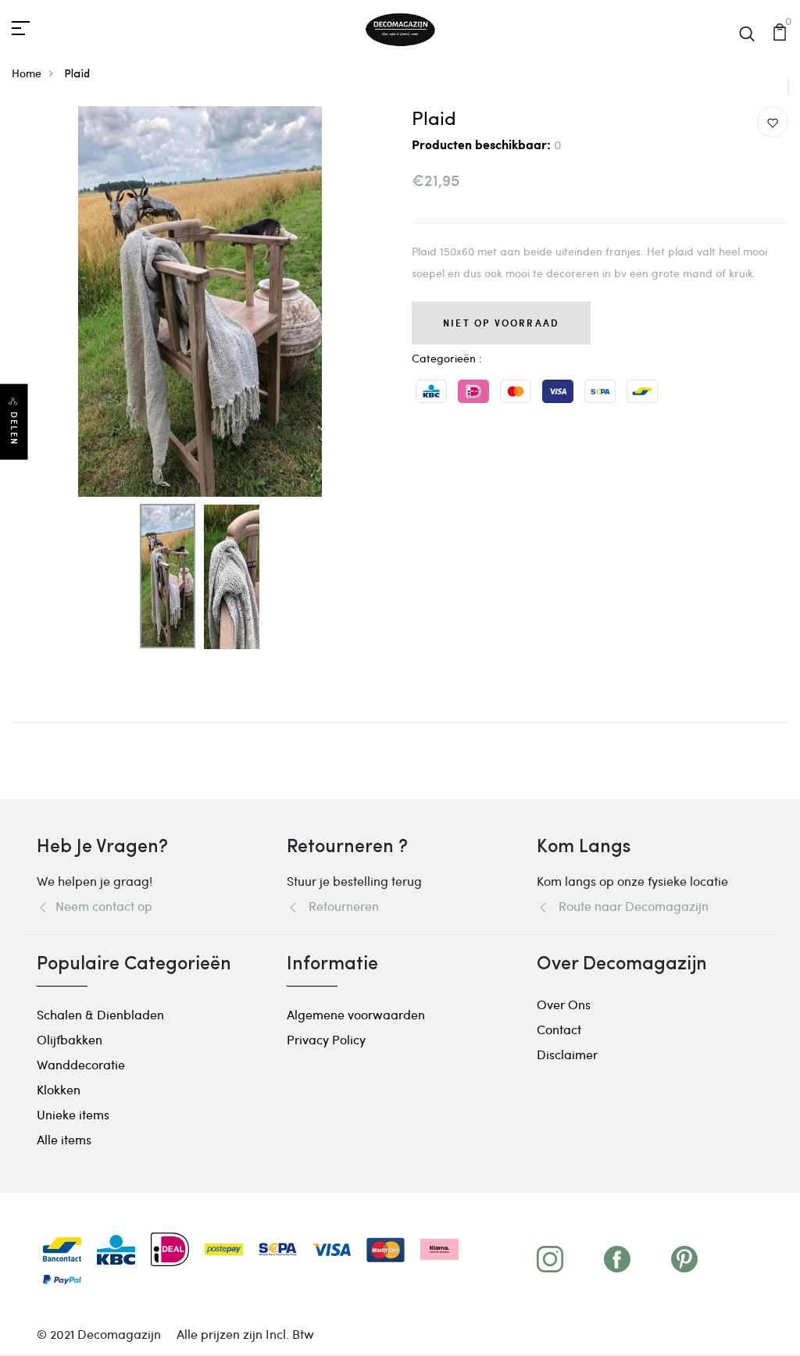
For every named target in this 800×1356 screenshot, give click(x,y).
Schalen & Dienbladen (100, 1014)
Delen (14, 428)
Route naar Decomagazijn (629, 905)
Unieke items (73, 1114)
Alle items (64, 1139)
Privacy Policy (326, 1039)
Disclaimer (567, 1054)
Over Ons (564, 1004)
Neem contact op (100, 905)
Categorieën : (447, 358)
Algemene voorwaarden (356, 1014)
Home (26, 73)
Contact (559, 1029)
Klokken (58, 1089)
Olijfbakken (69, 1039)
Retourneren (339, 905)
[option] (200, 301)
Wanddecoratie (81, 1064)
